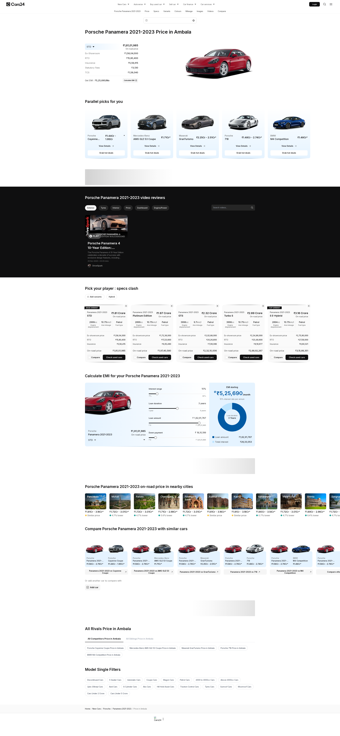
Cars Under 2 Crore (95, 693)
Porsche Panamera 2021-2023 (127, 11)
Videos (210, 11)
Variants (166, 11)
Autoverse (138, 4)
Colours (178, 11)
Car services (206, 4)
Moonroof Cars (244, 687)
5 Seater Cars (115, 680)
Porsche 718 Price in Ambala (233, 648)
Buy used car (156, 4)
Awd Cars (113, 687)
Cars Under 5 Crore (119, 693)
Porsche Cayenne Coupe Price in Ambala (105, 648)
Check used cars (114, 357)
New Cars (122, 4)
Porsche (107, 709)
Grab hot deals (106, 153)
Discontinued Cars (95, 680)
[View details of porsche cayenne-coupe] (106, 133)
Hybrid (112, 297)
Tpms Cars (209, 687)
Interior (116, 208)
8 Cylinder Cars (130, 687)
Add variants (96, 297)
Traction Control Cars (189, 687)
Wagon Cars (168, 680)
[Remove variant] (126, 305)
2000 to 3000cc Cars (205, 680)
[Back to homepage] (15, 4)
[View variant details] (106, 333)
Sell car (172, 4)
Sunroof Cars (226, 687)
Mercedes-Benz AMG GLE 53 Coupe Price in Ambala (153, 648)
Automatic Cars (133, 680)
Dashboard (142, 208)
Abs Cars (147, 687)
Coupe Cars (151, 680)
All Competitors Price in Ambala (104, 638)
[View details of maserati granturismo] (197, 133)
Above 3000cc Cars (229, 680)
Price (147, 11)
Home (88, 709)
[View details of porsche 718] (243, 133)
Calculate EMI (129, 80)
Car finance (188, 4)
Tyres (103, 208)
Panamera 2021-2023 (122, 709)
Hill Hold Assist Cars (165, 687)
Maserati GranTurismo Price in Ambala (198, 648)
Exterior (90, 208)
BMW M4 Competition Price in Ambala (103, 655)
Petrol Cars (185, 680)
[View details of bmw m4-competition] (289, 133)
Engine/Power (160, 208)
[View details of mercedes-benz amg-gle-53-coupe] (152, 133)
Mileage (189, 11)
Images (200, 11)
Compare (222, 11)
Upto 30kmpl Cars (95, 687)
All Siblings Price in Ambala (139, 638)
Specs (156, 11)
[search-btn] (324, 4)
